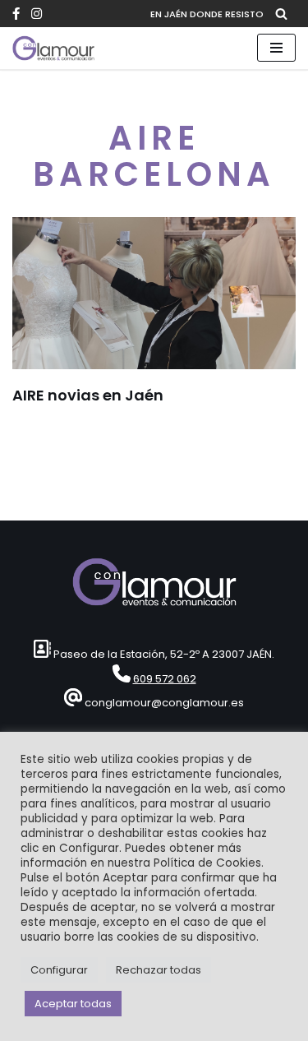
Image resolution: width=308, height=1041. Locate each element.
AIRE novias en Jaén (87, 395)
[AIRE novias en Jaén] (154, 293)
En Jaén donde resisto (207, 14)
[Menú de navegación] (276, 48)
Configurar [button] (59, 970)
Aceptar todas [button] (73, 1003)
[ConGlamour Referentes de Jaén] (53, 48)
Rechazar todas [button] (158, 970)
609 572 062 (164, 679)
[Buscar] (281, 13)
